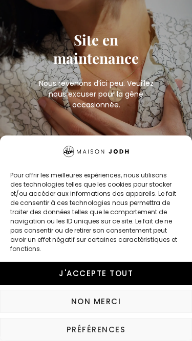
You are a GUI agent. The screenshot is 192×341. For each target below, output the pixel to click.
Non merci (96, 301)
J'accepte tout (96, 273)
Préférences (96, 329)
